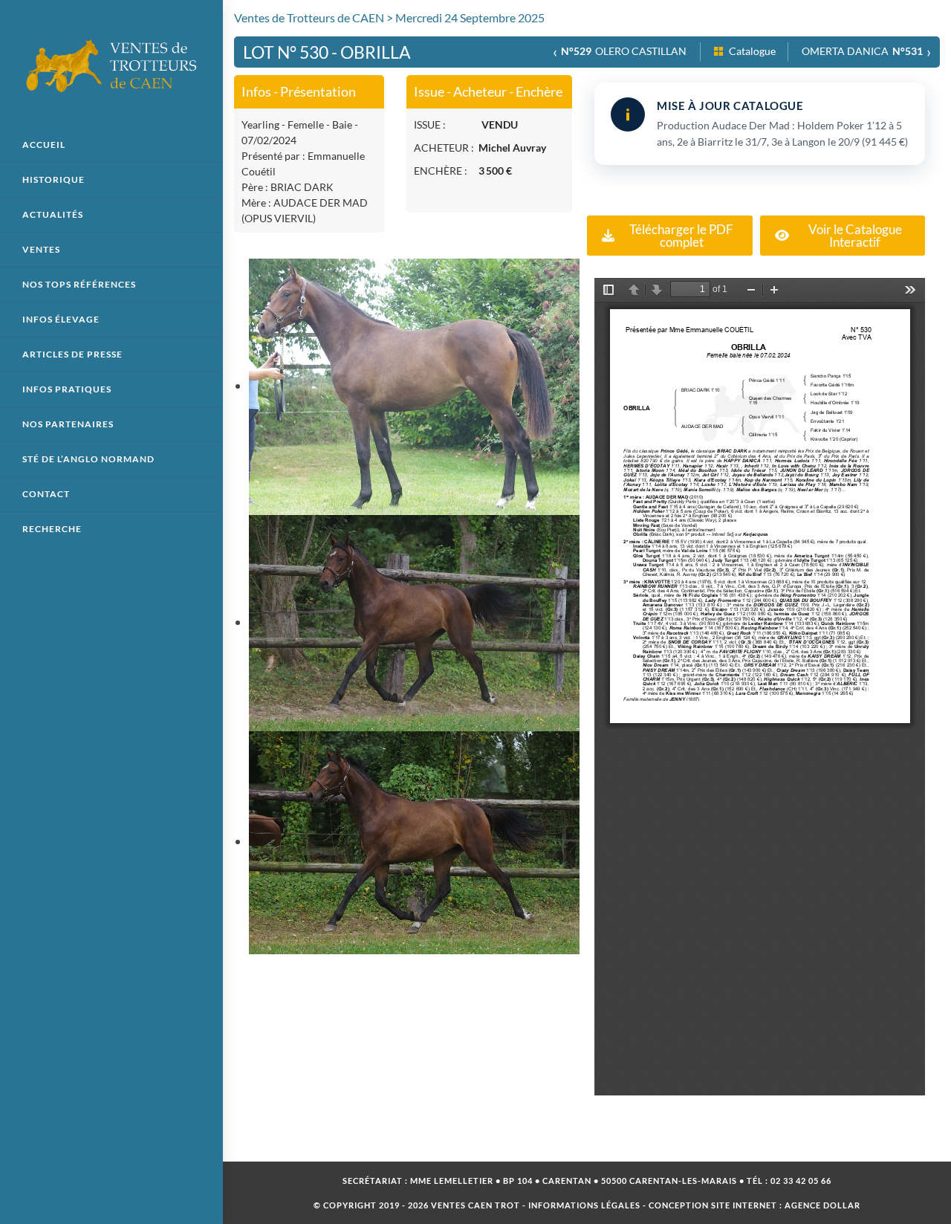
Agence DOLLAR (822, 1205)
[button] (670, 236)
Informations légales (584, 1205)
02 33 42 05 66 (800, 1180)
